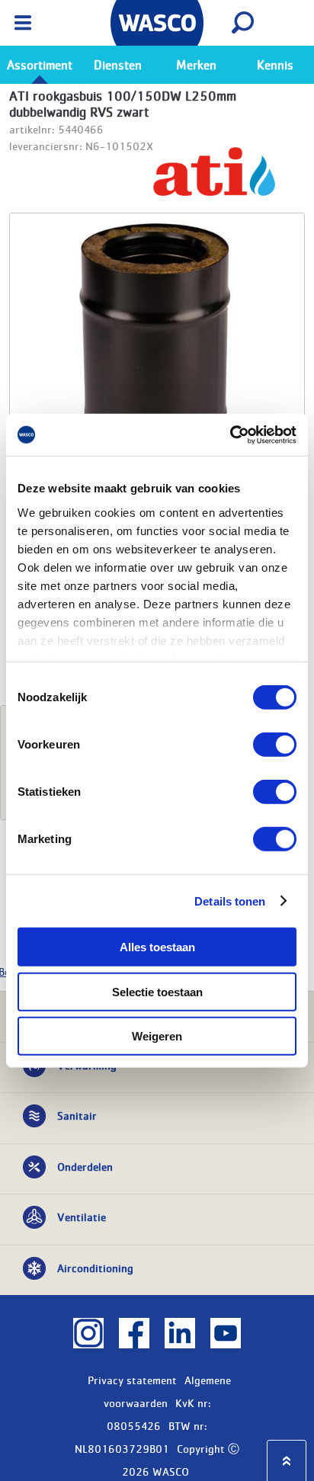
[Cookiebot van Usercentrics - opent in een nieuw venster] (229, 434)
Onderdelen (85, 1166)
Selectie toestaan (157, 991)
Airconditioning (95, 1267)
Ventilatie (81, 1216)
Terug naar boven (287, 1461)
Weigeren (157, 1036)
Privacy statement (132, 1379)
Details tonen (229, 900)
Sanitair (77, 1115)
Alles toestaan (157, 947)
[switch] (274, 744)
